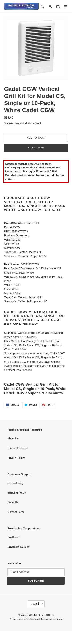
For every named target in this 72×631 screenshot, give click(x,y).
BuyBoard (13, 537)
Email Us (12, 502)
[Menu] (66, 6)
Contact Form (15, 511)
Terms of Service (17, 448)
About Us (13, 438)
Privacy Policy (16, 457)
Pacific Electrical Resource (40, 615)
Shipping (9, 123)
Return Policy (15, 483)
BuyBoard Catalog (18, 546)
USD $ (34, 603)
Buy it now (36, 147)
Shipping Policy (16, 492)
